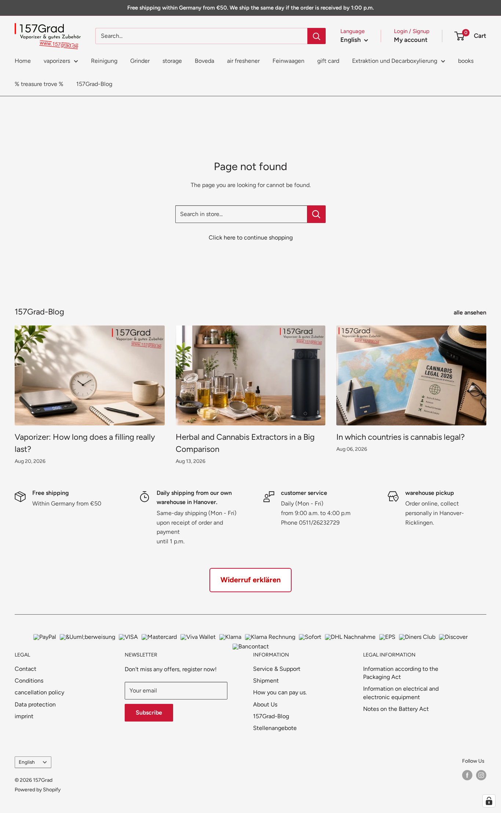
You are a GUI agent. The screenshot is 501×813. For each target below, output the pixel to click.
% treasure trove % (39, 83)
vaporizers (57, 60)
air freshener (243, 60)
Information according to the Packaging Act (400, 672)
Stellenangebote (275, 727)
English (27, 762)
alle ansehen (471, 312)
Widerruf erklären (250, 579)
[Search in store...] (316, 214)
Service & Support (276, 668)
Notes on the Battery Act (396, 708)
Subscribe (149, 712)
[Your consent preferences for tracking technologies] (489, 801)
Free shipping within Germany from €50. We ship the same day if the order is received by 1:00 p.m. (250, 7)
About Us (265, 704)
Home (23, 60)
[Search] (316, 36)
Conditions (29, 680)
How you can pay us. (280, 692)
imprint (24, 716)
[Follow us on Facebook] (467, 775)
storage (172, 60)
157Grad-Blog (94, 83)
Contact (25, 668)
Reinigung (104, 60)
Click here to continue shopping (251, 237)
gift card (328, 60)
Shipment (266, 680)
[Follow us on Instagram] (481, 775)
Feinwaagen (288, 60)
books (465, 60)
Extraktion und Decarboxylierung (394, 60)
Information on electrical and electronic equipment (401, 692)
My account (411, 39)
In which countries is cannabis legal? (400, 437)
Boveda (204, 60)
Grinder (140, 60)
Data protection (35, 704)
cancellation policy (39, 692)
